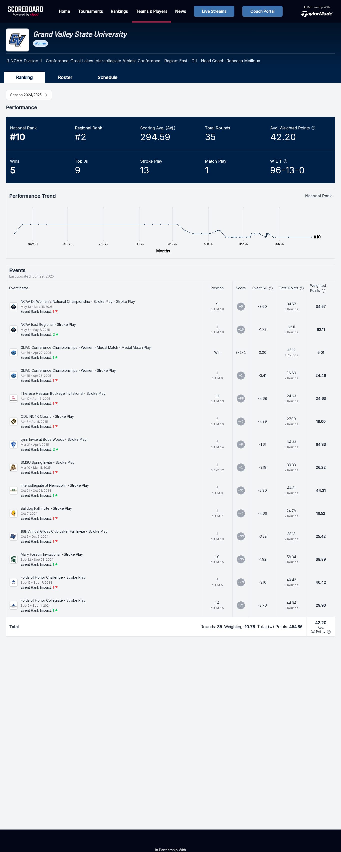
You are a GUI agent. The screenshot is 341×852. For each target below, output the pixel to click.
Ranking (24, 77)
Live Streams (214, 11)
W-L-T (276, 161)
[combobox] (29, 95)
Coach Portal (262, 11)
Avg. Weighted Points (290, 127)
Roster (65, 77)
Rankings (119, 11)
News (180, 11)
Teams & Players (151, 11)
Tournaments (90, 11)
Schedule (108, 77)
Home (64, 11)
